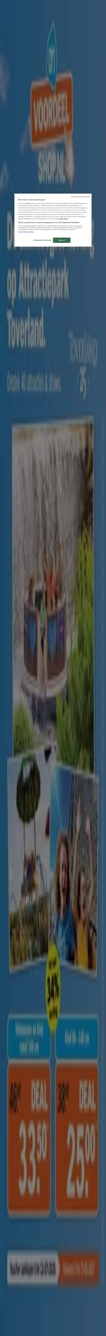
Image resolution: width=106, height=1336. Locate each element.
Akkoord (62, 240)
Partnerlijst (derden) (26, 232)
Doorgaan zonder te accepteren (80, 196)
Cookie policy (63, 219)
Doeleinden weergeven (42, 240)
